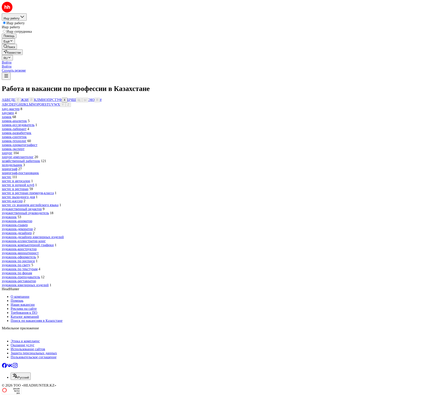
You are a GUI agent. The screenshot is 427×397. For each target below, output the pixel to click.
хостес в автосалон (16, 181)
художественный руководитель (25, 213)
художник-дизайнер (17, 233)
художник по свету (16, 265)
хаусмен (8, 113)
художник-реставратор (19, 281)
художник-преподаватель (21, 277)
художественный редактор (22, 209)
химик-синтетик (14, 137)
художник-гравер (15, 225)
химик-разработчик (16, 133)
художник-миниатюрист (20, 253)
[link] (9, 46)
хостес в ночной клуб (18, 185)
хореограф (9, 169)
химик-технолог (14, 141)
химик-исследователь (18, 125)
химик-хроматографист (19, 145)
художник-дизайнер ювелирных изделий (33, 237)
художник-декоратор (17, 229)
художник (9, 217)
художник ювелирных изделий (25, 285)
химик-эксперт (13, 149)
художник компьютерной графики (28, 245)
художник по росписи (18, 261)
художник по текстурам (20, 269)
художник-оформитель (19, 257)
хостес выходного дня (18, 197)
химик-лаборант (14, 129)
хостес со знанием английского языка (30, 205)
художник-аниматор (17, 221)
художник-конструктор (19, 249)
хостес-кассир (12, 201)
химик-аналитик (14, 121)
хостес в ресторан (15, 189)
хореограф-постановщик (20, 173)
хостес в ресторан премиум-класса (28, 193)
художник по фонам (17, 273)
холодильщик (12, 165)
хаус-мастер (11, 109)
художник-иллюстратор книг (24, 241)
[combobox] (21, 376)
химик (7, 117)
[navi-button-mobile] (6, 76)
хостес (6, 177)
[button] (7, 62)
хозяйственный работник (21, 161)
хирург (7, 153)
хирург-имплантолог (18, 157)
